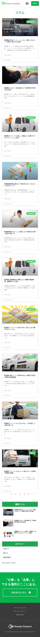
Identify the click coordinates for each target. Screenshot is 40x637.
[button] (27, 3)
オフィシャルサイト (20, 608)
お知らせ (6, 549)
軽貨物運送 (7, 557)
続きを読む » (8, 55)
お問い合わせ (20, 615)
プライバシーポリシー (20, 611)
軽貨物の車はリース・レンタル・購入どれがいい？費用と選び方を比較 (20, 41)
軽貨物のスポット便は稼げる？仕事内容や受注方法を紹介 (25, 521)
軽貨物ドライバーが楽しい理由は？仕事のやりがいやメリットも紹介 (25, 532)
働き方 (5, 553)
